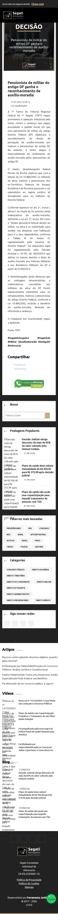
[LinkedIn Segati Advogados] (33, 839)
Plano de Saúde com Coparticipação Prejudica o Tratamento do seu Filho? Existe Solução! (37, 716)
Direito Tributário (16, 576)
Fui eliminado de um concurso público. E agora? (28, 683)
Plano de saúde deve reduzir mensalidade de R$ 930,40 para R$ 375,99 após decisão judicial (35, 795)
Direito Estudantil (16, 588)
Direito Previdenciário (18, 600)
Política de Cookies (29, 883)
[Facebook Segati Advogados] (14, 839)
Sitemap (29, 887)
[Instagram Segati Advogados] (23, 839)
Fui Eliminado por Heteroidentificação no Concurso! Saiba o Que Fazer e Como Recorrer (36, 747)
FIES (30, 528)
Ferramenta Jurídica (38, 897)
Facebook (20, 364)
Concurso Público (16, 570)
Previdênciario (14, 528)
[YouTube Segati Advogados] (42, 839)
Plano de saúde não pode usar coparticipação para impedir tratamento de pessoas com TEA (34, 814)
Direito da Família (40, 570)
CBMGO (10, 547)
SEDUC (25, 541)
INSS (8, 534)
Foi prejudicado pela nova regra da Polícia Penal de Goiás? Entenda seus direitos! (36, 732)
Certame (39, 547)
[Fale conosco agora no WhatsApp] (51, 898)
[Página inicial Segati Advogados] (13, 15)
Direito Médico (43, 600)
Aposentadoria (38, 534)
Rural (20, 534)
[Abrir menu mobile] (54, 15)
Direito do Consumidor (18, 582)
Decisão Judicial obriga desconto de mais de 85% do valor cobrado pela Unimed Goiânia (36, 776)
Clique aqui (37, 4)
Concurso (44, 528)
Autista (10, 541)
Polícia (24, 547)
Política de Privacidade (29, 879)
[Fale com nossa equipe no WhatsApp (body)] (29, 383)
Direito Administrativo (18, 594)
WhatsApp (20, 368)
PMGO (37, 541)
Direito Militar (44, 582)
